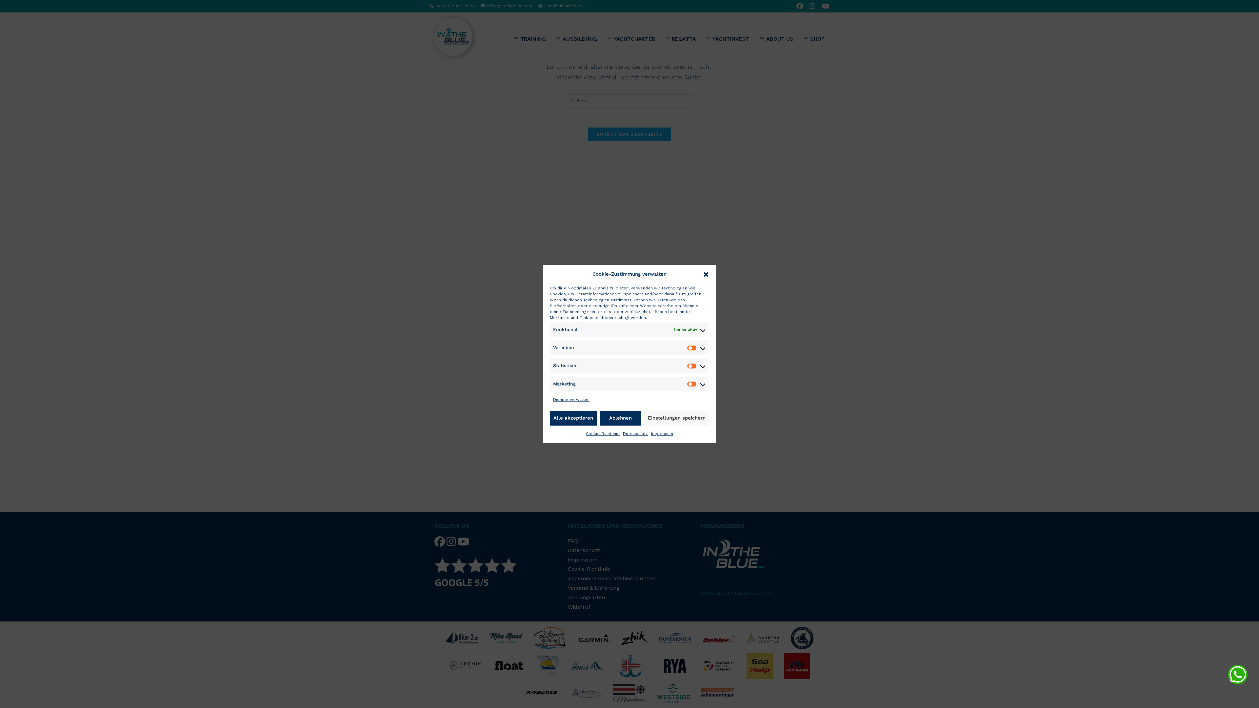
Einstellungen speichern (677, 418)
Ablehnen (620, 418)
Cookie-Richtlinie (603, 433)
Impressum (662, 433)
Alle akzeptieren (573, 418)
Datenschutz (635, 433)
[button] (706, 274)
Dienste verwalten (571, 399)
